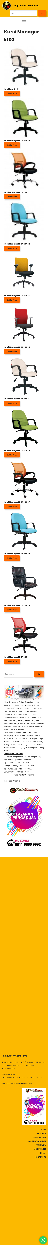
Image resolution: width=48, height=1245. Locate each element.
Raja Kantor (13, 1083)
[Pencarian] (42, 13)
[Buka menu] (24, 21)
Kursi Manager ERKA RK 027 (17, 502)
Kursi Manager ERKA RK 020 (17, 140)
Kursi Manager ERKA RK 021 (16, 192)
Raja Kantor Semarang (26, 5)
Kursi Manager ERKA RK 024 (17, 347)
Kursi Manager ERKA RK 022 (17, 244)
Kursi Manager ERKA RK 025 (17, 399)
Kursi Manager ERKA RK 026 (17, 450)
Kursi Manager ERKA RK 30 (16, 657)
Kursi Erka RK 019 (12, 89)
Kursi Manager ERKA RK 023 (17, 295)
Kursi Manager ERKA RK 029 (17, 605)
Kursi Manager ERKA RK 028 (17, 553)
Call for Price (12, 93)
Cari (39, 674)
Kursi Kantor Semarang (24, 775)
